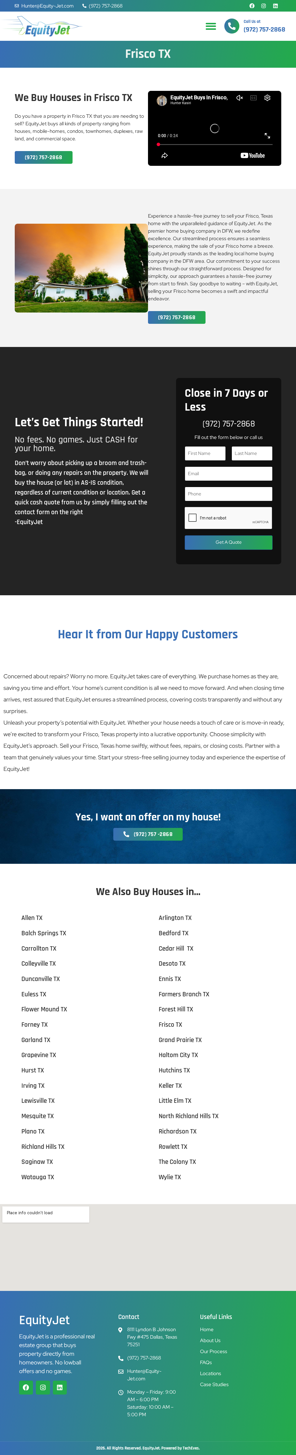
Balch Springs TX (43, 933)
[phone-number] (231, 26)
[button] (210, 26)
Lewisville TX (38, 1101)
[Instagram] (264, 6)
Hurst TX (32, 1070)
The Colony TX (177, 1162)
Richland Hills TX (42, 1147)
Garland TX (35, 1040)
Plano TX (33, 1131)
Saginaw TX (37, 1162)
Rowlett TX (173, 1147)
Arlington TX (175, 918)
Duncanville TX (40, 979)
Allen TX (31, 918)
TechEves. (191, 1448)
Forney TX (34, 1025)
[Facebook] (252, 6)
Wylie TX (170, 1177)
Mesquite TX (37, 1116)
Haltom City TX (178, 1055)
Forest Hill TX (176, 1009)
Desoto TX (172, 964)
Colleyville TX (38, 964)
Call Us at (252, 21)
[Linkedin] (275, 6)
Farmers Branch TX (184, 994)
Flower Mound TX (44, 1009)
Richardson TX (178, 1131)
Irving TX (33, 1086)
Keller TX (170, 1086)
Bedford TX (173, 933)
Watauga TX (37, 1177)
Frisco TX (170, 1025)
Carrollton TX (38, 949)
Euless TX (33, 994)
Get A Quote (229, 542)
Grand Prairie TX (180, 1040)
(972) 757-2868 (229, 424)
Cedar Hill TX (176, 949)
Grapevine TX (38, 1055)
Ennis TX (170, 979)
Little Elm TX (175, 1101)
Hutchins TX (174, 1070)
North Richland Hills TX (189, 1116)
